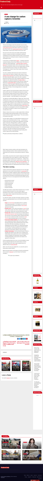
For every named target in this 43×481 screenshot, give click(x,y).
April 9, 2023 (6, 458)
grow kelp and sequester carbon (11, 214)
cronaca (6, 14)
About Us (28, 475)
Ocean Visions (25, 105)
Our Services (40, 475)
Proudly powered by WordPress (6, 476)
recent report (24, 171)
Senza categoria (5, 442)
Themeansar (3, 477)
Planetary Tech (8, 208)
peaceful (25, 442)
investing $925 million (12, 82)
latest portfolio (24, 205)
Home (25, 475)
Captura (17, 60)
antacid (24, 208)
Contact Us (35, 475)
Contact (31, 475)
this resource (9, 195)
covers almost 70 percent (7, 47)
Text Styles (40, 478)
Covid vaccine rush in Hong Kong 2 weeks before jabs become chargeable (30, 457)
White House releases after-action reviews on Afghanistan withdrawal (37, 350)
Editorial (7, 22)
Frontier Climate (22, 79)
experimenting (11, 202)
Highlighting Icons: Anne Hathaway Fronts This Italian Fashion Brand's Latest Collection (31, 445)
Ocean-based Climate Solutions (11, 219)
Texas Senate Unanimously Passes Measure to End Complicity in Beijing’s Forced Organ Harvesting (37, 367)
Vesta (6, 202)
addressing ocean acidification (21, 161)
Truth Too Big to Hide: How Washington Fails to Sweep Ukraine (23, 343)
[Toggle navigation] (41, 7)
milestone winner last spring (8, 75)
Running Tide (7, 212)
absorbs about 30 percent (17, 49)
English (34, 480)
